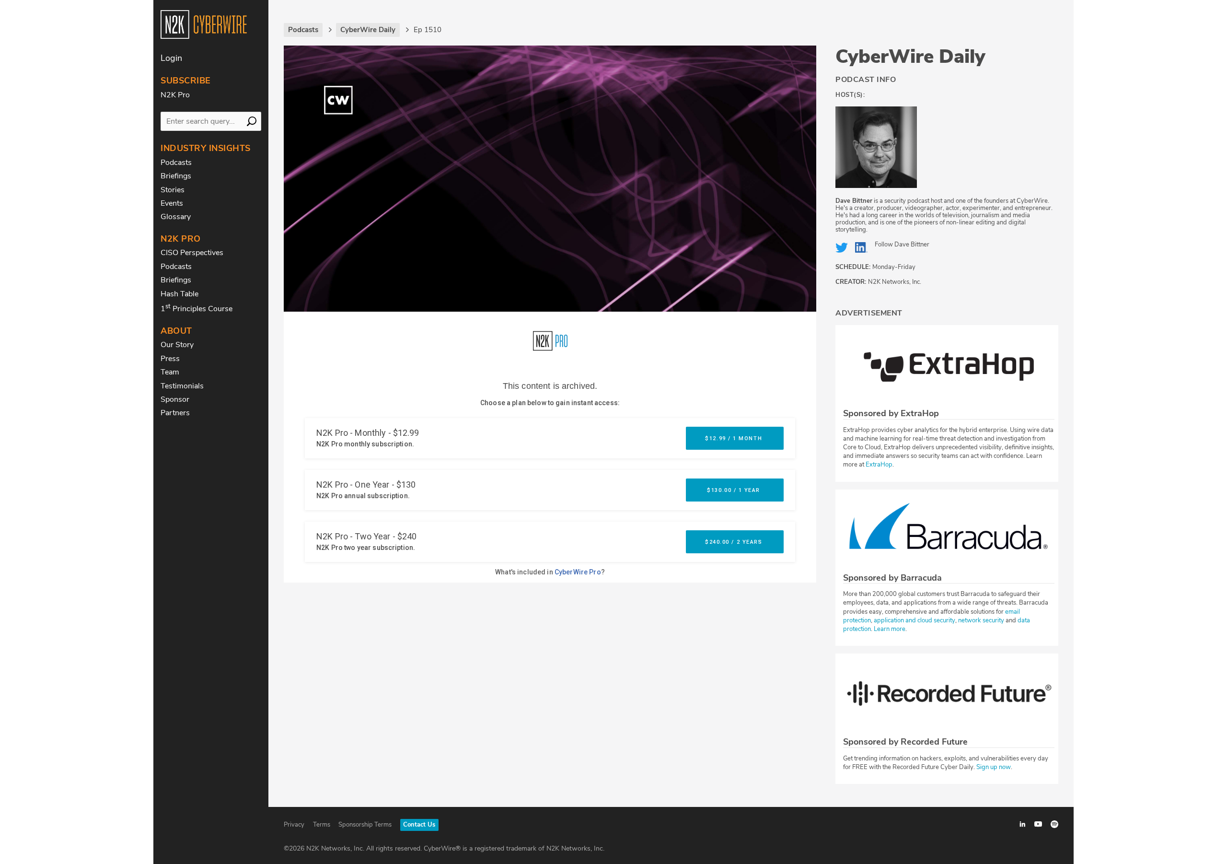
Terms (321, 824)
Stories (173, 190)
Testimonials (182, 386)
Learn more (889, 629)
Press (170, 358)
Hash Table (179, 294)
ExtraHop (879, 464)
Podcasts (176, 162)
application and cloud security (914, 620)
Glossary (176, 216)
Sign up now (993, 767)
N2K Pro (175, 95)
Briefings (176, 176)
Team (170, 372)
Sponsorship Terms (365, 824)
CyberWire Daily (910, 57)
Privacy (294, 824)
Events (172, 203)
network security (981, 620)
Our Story (177, 344)
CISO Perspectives (192, 252)
